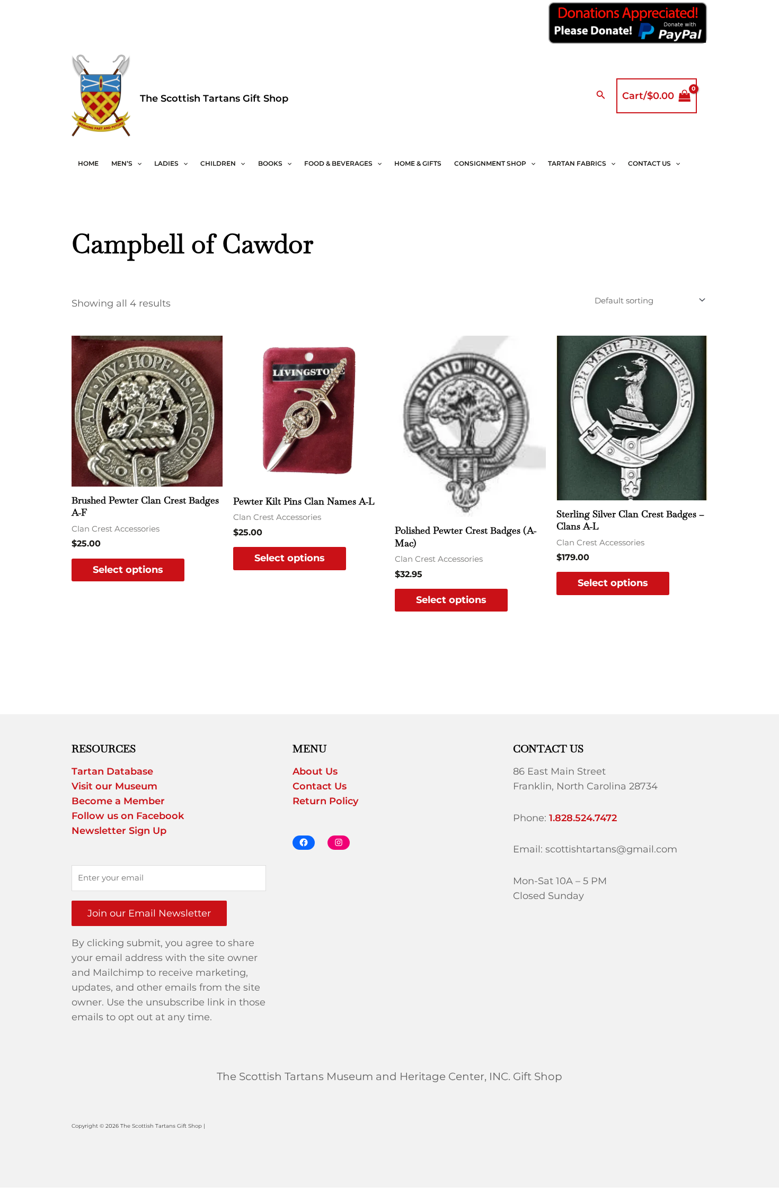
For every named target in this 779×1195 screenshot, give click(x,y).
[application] (136, 163)
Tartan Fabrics (577, 163)
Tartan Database (112, 771)
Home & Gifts (417, 163)
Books (270, 163)
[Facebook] (304, 842)
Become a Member (118, 801)
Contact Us (649, 163)
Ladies (166, 163)
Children (218, 163)
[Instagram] (338, 842)
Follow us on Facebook (128, 816)
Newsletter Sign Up (119, 831)
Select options (128, 570)
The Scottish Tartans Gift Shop (214, 98)
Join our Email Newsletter (149, 913)
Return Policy (325, 801)
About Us (315, 771)
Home (88, 163)
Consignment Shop (490, 163)
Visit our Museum (114, 786)
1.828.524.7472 (583, 818)
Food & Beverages (338, 163)
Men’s (121, 163)
